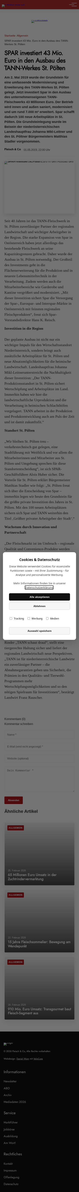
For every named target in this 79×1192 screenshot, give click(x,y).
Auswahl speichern (40, 630)
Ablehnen (39, 606)
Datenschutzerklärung (39, 587)
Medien (54, 618)
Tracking (19, 618)
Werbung (37, 618)
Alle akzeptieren (40, 596)
